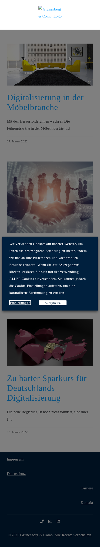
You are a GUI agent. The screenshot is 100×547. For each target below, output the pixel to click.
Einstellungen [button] (20, 302)
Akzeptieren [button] (53, 302)
